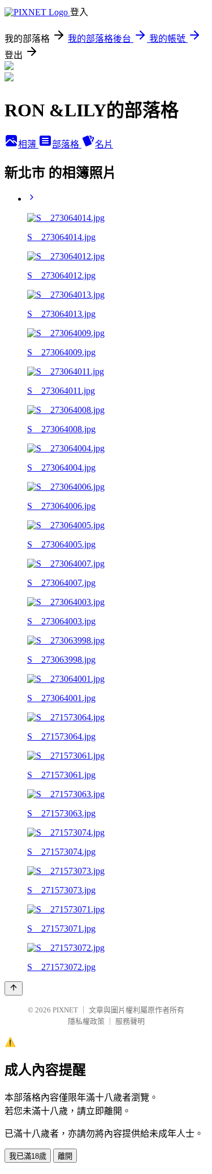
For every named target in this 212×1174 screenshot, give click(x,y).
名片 (104, 144)
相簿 (28, 144)
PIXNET (65, 1010)
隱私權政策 (86, 1021)
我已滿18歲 (27, 1156)
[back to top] (14, 988)
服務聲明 (130, 1021)
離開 (65, 1156)
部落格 (66, 144)
